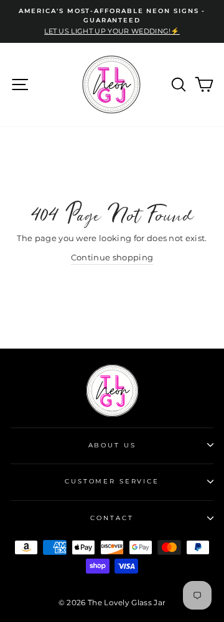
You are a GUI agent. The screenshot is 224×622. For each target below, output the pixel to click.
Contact (111, 518)
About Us (112, 445)
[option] (112, 21)
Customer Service (112, 481)
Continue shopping (112, 257)
